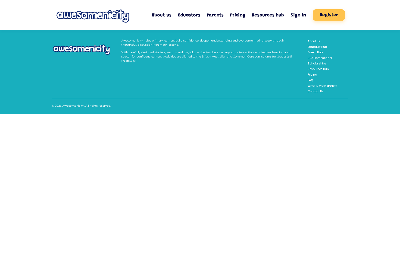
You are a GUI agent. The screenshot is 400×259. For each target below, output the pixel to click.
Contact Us (316, 91)
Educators (189, 15)
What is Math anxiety (322, 86)
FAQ (310, 80)
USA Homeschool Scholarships (320, 60)
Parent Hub (315, 52)
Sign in (298, 15)
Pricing (237, 15)
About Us (314, 41)
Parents (215, 15)
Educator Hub (317, 47)
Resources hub (268, 15)
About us (162, 15)
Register (329, 15)
